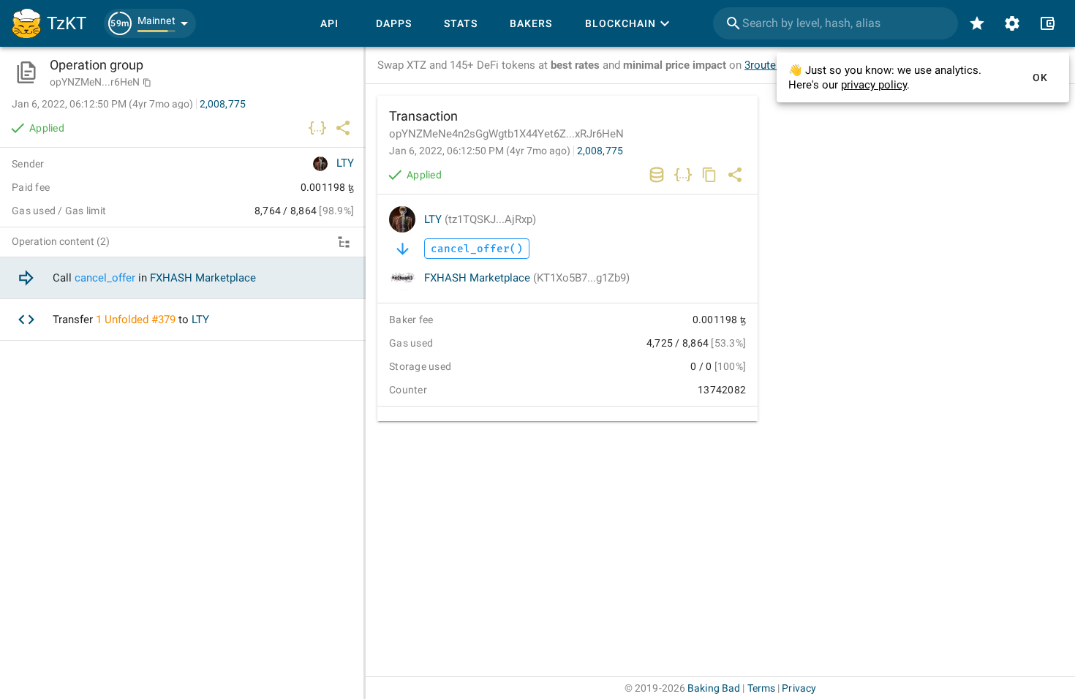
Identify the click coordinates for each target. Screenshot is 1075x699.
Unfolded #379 (140, 319)
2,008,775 (600, 151)
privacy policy (874, 84)
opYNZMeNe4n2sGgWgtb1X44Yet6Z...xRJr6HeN (506, 133)
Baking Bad (713, 688)
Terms (761, 688)
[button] (150, 23)
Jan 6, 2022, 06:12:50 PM (479, 151)
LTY (480, 219)
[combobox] (835, 23)
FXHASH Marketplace (527, 277)
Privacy (799, 688)
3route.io (766, 65)
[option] (183, 278)
